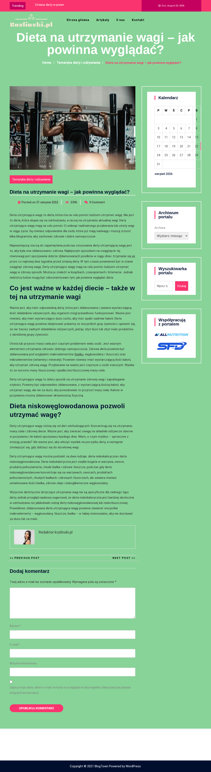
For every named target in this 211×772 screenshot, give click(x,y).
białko (79, 354)
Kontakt (138, 20)
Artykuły (102, 20)
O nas (120, 20)
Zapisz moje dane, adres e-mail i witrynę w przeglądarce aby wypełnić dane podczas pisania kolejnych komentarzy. (70, 690)
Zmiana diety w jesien (49, 5)
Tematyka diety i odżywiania (31, 179)
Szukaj (181, 286)
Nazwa (15, 626)
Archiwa (160, 227)
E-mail (15, 644)
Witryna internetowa (23, 663)
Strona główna (78, 20)
